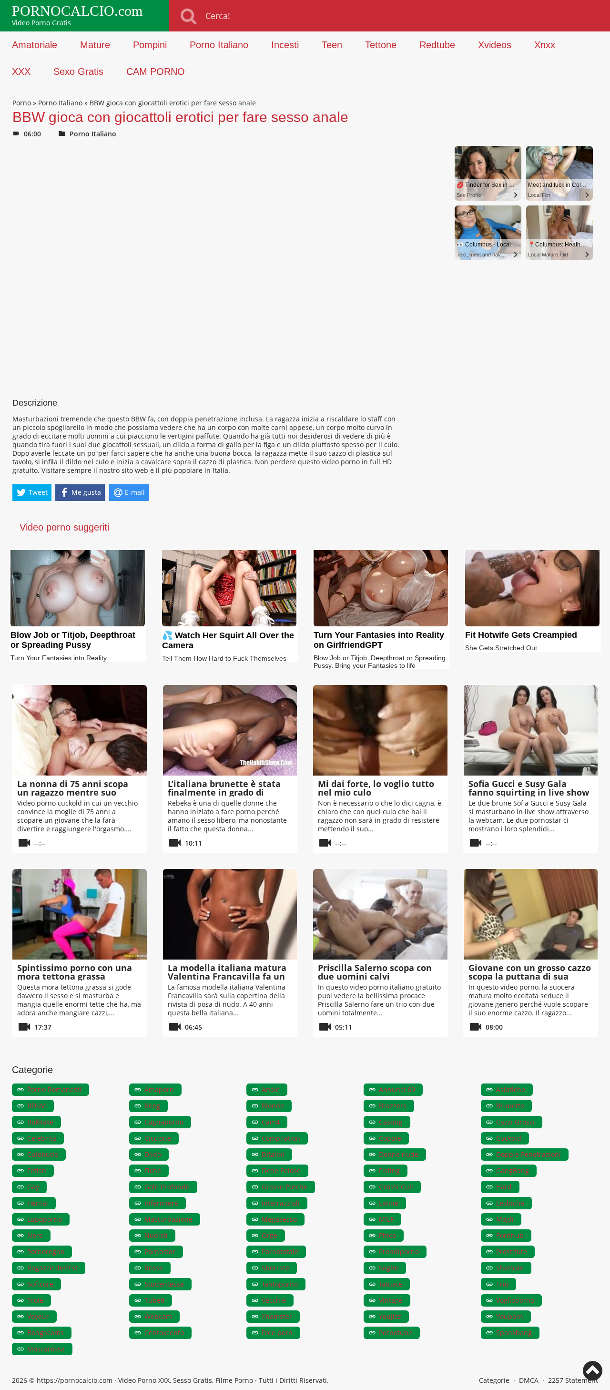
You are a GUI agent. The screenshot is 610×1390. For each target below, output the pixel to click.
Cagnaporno (163, 1121)
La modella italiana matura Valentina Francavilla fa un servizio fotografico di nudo (227, 976)
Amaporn (159, 1089)
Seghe (388, 1267)
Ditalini (273, 1154)
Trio (502, 1283)
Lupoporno (44, 1219)
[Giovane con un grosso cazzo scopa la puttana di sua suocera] (531, 914)
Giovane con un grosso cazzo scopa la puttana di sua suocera (529, 976)
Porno (21, 102)
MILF (386, 1219)
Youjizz (390, 1316)
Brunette (510, 1105)
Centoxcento (164, 1332)
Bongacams (45, 1332)
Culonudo (42, 1154)
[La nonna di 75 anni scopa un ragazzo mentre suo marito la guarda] (79, 730)
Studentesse (164, 1283)
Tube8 (154, 1300)
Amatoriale (34, 45)
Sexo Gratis (78, 71)
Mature (95, 45)
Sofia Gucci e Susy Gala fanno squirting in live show (528, 788)
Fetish (36, 1170)
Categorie (494, 1380)
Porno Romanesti (54, 1089)
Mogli (505, 1219)
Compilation (281, 1138)
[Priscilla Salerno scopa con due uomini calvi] (380, 914)
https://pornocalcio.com (74, 1380)
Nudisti (156, 1235)
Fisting (389, 1170)
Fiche (152, 1170)
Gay (33, 1186)
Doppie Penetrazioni (528, 1154)
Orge (269, 1235)
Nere (35, 1235)
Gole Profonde (167, 1186)
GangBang (512, 1170)
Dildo (152, 1154)
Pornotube (395, 1332)
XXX (21, 71)
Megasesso (279, 1219)
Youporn (509, 1316)
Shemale (510, 1267)
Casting (391, 1121)
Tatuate (390, 1283)
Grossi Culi (396, 1186)
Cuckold (508, 1138)
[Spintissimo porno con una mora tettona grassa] (79, 914)
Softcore (40, 1283)
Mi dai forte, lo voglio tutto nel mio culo (376, 788)
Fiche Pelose (281, 1170)
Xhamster (277, 1316)
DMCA (529, 1380)
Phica (387, 1235)
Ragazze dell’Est (52, 1267)
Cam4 (271, 1121)
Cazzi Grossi (515, 1121)
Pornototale (280, 1251)
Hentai (37, 1202)
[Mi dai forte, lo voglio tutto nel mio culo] (380, 730)
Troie (35, 1300)
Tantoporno (280, 1283)
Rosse (153, 1267)
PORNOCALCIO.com (77, 11)
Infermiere (161, 1202)
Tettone (380, 45)
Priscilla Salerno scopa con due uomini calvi (375, 972)
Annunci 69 (397, 1089)
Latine (388, 1202)
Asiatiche (510, 1089)
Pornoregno (45, 1251)
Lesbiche (510, 1202)
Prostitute (511, 1251)
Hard (504, 1186)
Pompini (150, 45)
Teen (332, 45)
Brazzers (393, 1105)
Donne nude (398, 1154)
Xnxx (544, 45)
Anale (271, 1089)
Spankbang (514, 1332)
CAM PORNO (155, 71)
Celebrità (41, 1138)
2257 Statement (573, 1380)
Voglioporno (515, 1300)
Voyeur (38, 1316)
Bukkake (40, 1121)
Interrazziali (281, 1202)
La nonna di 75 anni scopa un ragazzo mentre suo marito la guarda (72, 792)
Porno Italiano (219, 45)
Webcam (158, 1316)
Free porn (277, 1332)
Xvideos (494, 45)
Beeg (152, 1105)
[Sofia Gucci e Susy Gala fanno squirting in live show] (531, 730)
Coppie (390, 1138)
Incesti (285, 45)
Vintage (391, 1300)
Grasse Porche (284, 1186)
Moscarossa (46, 1348)
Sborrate (275, 1267)
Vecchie (274, 1300)
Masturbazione (168, 1219)
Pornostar (159, 1251)
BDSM (36, 1105)
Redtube (437, 45)
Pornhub (510, 1235)
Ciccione (157, 1138)
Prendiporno (399, 1251)
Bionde (273, 1105)
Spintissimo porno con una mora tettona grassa (74, 972)
